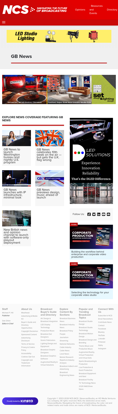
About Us (26, 309)
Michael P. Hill (7, 312)
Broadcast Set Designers (46, 335)
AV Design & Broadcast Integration (49, 320)
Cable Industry (65, 347)
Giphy (100, 345)
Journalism (64, 337)
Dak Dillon (6, 320)
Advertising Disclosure (25, 339)
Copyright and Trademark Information (27, 363)
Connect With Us (106, 310)
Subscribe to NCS (105, 315)
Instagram (102, 348)
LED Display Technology (45, 326)
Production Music (47, 330)
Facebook (102, 328)
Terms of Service (28, 344)
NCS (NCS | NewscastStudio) (82, 398)
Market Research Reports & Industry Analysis (67, 360)
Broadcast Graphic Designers (48, 351)
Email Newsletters (105, 318)
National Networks (67, 344)
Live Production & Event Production (86, 369)
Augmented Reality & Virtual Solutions (49, 363)
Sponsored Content (29, 334)
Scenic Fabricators (48, 340)
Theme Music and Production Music (86, 347)
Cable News (65, 350)
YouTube (101, 335)
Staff (5, 309)
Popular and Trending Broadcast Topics (86, 313)
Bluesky (101, 332)
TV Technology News (87, 383)
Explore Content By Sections (66, 312)
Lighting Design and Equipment (49, 345)
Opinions (80, 9)
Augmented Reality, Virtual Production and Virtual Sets (87, 355)
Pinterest (101, 342)
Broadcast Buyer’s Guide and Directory (49, 312)
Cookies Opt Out (28, 356)
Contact (101, 325)
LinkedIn (101, 338)
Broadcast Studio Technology (86, 329)
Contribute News (105, 322)
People (62, 334)
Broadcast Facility (86, 379)
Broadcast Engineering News (67, 374)
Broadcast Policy (66, 330)
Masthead (25, 312)
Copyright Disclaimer (29, 331)
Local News (64, 353)
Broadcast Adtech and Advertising (68, 367)
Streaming (64, 340)
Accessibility (26, 353)
